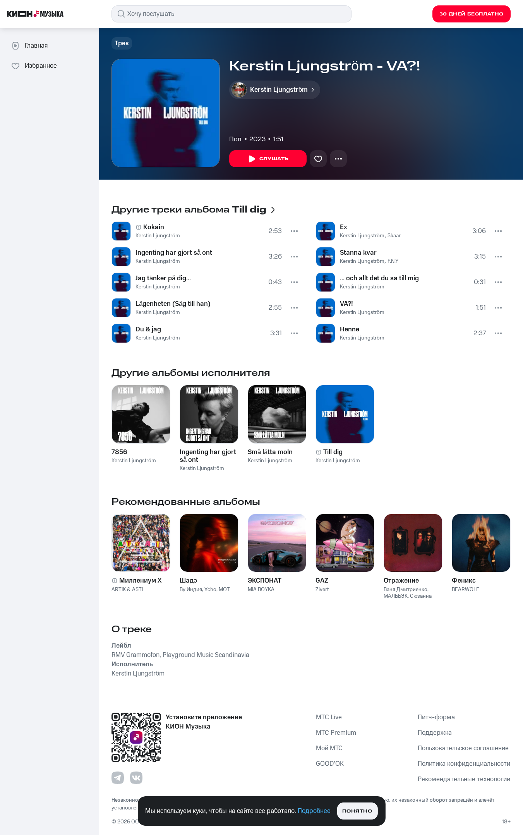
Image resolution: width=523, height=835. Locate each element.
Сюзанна (421, 596)
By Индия (191, 589)
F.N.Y (393, 261)
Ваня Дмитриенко (405, 589)
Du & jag (148, 329)
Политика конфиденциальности (464, 763)
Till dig (333, 452)
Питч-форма (436, 717)
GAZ (322, 581)
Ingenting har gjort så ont (173, 252)
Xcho (210, 589)
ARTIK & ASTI (127, 589)
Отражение (401, 581)
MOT (224, 589)
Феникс (464, 581)
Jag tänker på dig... (163, 278)
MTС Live (329, 717)
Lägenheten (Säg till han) (173, 304)
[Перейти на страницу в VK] (136, 778)
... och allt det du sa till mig (379, 278)
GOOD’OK (330, 763)
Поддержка (435, 732)
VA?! (346, 304)
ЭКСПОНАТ (264, 581)
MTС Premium (336, 732)
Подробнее (314, 811)
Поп (235, 139)
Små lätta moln (270, 452)
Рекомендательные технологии (464, 779)
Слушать (274, 159)
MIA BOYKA (261, 589)
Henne (349, 329)
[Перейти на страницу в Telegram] (117, 778)
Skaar (394, 236)
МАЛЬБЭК (396, 596)
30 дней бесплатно (471, 14)
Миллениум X (140, 581)
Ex (343, 227)
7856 (119, 452)
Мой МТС (329, 748)
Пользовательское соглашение (463, 748)
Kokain (153, 227)
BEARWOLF (465, 589)
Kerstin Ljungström (157, 236)
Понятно (357, 811)
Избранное (41, 65)
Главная (36, 45)
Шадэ (188, 581)
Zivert (322, 589)
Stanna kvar (358, 252)
